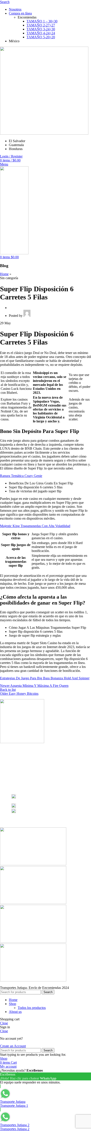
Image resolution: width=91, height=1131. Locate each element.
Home (4, 274)
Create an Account (13, 1046)
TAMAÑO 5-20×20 (41, 37)
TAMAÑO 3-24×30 (41, 29)
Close (4, 1023)
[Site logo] (44, 133)
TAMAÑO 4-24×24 (41, 33)
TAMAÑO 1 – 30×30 (42, 21)
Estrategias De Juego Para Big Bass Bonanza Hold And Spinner (44, 678)
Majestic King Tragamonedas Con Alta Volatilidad (35, 526)
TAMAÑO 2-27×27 (41, 25)
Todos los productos (32, 1008)
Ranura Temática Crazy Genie (21, 476)
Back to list (8, 689)
